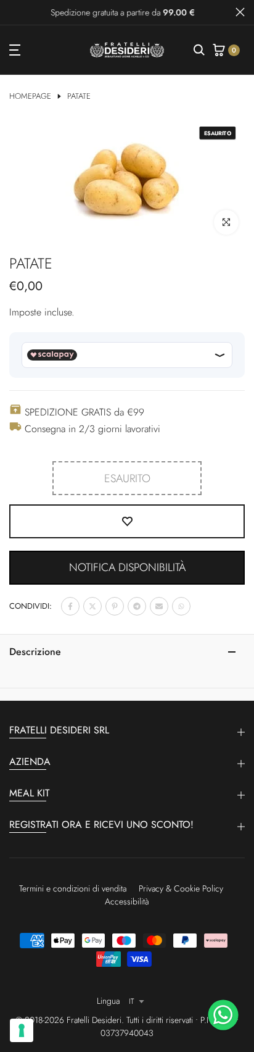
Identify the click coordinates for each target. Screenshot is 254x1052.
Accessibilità (127, 901)
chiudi (240, 12)
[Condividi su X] (92, 606)
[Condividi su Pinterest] (114, 606)
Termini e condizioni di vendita (72, 888)
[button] (127, 568)
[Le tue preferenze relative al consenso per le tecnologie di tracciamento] (21, 1030)
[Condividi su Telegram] (137, 606)
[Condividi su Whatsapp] (181, 606)
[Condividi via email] (159, 606)
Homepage (30, 96)
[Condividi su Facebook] (70, 606)
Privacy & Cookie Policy (181, 888)
